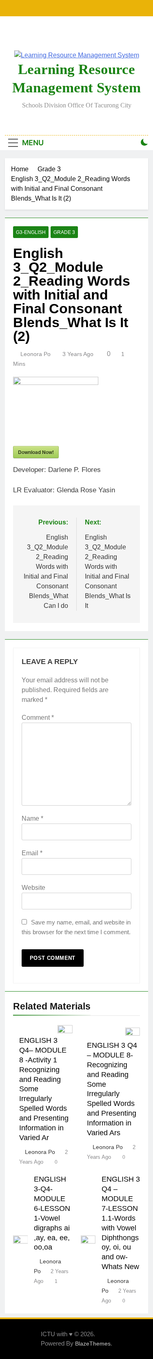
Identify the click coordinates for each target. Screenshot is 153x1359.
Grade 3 (64, 232)
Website (33, 887)
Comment (38, 717)
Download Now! (36, 452)
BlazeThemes (93, 1343)
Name (32, 818)
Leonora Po (35, 354)
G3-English (31, 232)
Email (32, 853)
